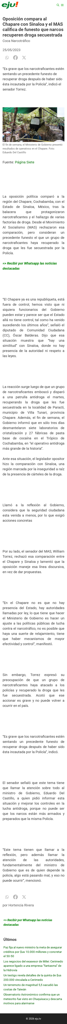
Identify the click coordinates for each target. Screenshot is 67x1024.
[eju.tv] (10, 5)
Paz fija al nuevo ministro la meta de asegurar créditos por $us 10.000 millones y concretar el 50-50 (32, 952)
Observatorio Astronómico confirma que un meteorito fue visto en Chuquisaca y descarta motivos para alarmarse (32, 999)
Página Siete (24, 162)
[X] (24, 58)
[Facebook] (15, 58)
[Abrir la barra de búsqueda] (58, 5)
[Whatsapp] (7, 58)
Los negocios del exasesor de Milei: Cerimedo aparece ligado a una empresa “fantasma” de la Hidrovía (33, 966)
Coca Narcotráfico (16, 41)
